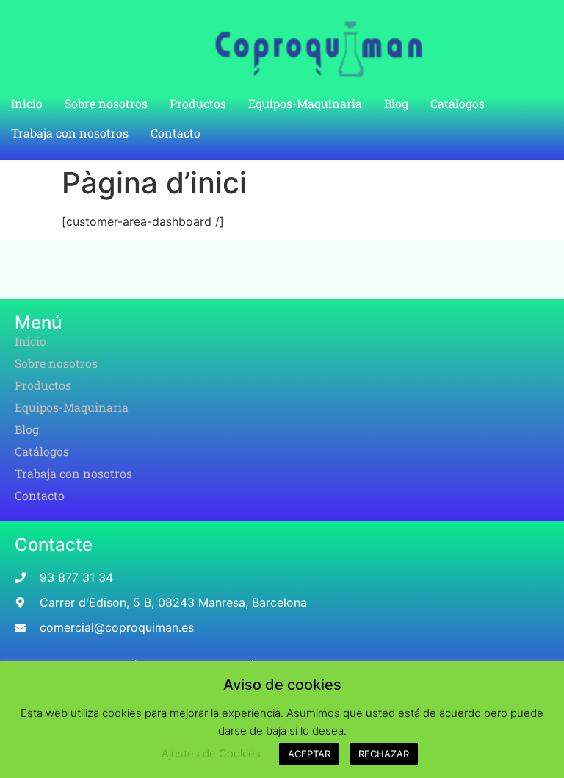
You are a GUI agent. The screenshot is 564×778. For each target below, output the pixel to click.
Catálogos (457, 103)
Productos (198, 103)
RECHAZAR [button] (383, 754)
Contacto (175, 132)
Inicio (27, 103)
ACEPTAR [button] (309, 754)
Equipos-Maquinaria (305, 103)
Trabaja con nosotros (70, 132)
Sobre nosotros (106, 103)
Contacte (54, 544)
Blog (396, 103)
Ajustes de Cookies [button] (211, 753)
